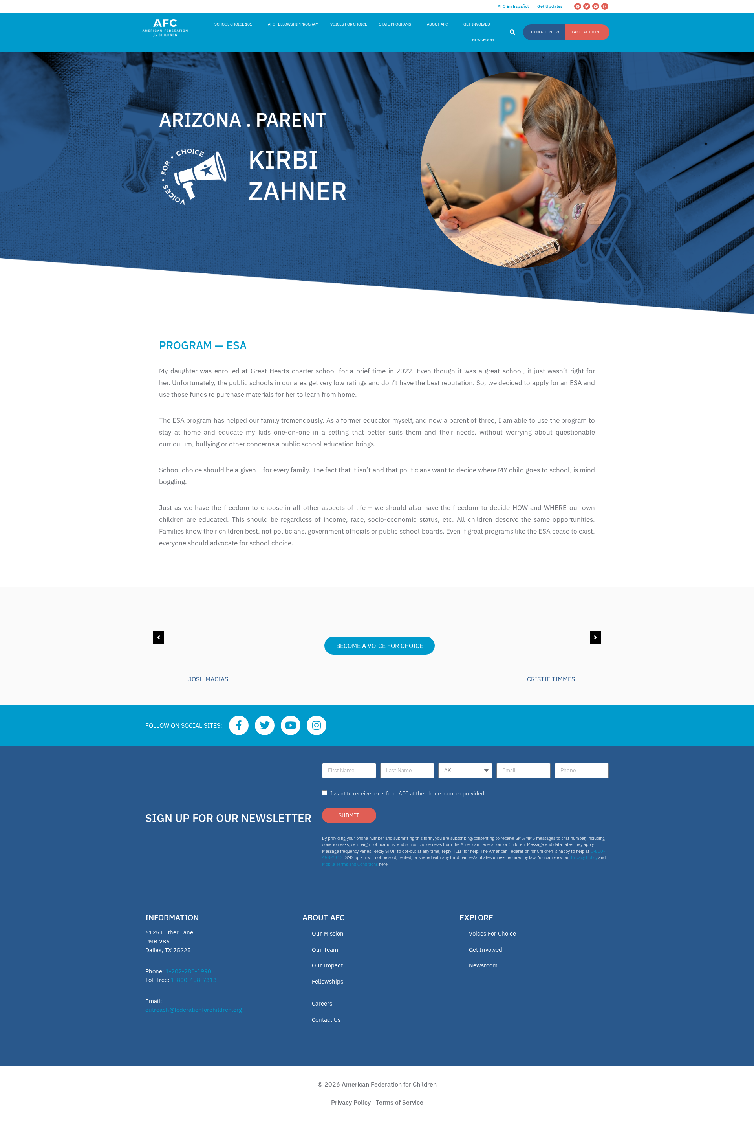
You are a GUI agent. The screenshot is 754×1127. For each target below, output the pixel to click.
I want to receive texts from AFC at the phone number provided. (408, 793)
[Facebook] (577, 6)
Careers (322, 1003)
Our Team (325, 949)
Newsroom (483, 965)
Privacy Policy (584, 857)
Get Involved (485, 949)
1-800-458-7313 (194, 980)
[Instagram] (604, 6)
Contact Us (326, 1019)
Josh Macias (208, 679)
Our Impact (327, 965)
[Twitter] (586, 6)
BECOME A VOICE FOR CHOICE (379, 646)
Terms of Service (399, 1102)
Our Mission (328, 933)
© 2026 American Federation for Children (377, 1084)
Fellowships (327, 981)
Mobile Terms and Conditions (350, 864)
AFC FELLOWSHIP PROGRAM (293, 24)
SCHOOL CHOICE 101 (233, 24)
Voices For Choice (492, 933)
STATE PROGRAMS (395, 24)
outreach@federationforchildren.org (193, 1009)
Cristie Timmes (551, 679)
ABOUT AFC (437, 24)
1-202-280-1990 (188, 971)
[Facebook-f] (239, 725)
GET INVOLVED (476, 24)
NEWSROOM (483, 39)
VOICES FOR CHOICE (348, 24)
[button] (512, 32)
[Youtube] (595, 6)
